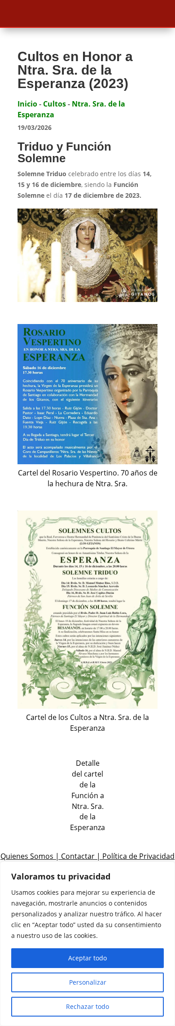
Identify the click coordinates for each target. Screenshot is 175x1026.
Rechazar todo (87, 1006)
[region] (87, 944)
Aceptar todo (87, 958)
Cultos (54, 104)
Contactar (78, 856)
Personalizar (87, 982)
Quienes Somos (26, 856)
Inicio (27, 104)
